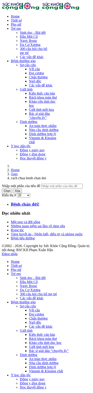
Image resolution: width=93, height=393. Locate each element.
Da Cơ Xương (30, 45)
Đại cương (36, 73)
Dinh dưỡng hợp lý (42, 134)
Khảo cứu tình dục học (45, 343)
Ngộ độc (35, 81)
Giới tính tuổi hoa (41, 109)
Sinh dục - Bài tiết (33, 32)
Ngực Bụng (28, 41)
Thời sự (16, 20)
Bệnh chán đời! (25, 204)
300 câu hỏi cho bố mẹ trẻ (38, 294)
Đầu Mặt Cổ (29, 37)
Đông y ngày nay (32, 150)
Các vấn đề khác (32, 57)
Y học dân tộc (21, 146)
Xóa (17, 191)
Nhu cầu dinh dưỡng (43, 130)
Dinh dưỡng (28, 122)
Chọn (7, 191)
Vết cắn (34, 69)
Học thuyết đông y (33, 158)
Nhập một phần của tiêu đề (21, 186)
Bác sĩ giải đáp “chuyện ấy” (39, 116)
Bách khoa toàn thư (43, 97)
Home (15, 16)
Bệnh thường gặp (23, 61)
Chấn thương (38, 77)
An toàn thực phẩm (42, 126)
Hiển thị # (9, 195)
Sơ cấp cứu (28, 65)
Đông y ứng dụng (32, 154)
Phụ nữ (16, 24)
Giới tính (26, 89)
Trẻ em (16, 28)
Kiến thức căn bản (42, 93)
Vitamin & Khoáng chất (46, 371)
